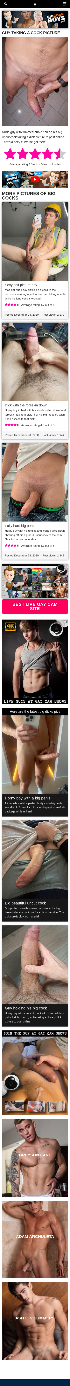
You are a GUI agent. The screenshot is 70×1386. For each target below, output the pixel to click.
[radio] (10, 154)
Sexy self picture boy (21, 285)
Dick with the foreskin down (26, 405)
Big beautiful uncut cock (25, 903)
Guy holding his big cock (26, 1008)
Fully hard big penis (20, 526)
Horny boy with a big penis (27, 798)
